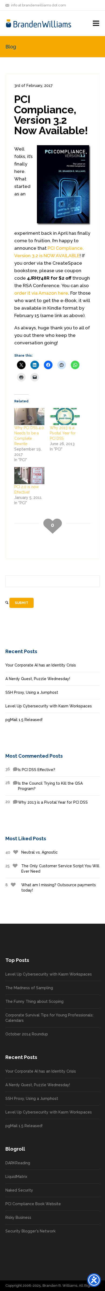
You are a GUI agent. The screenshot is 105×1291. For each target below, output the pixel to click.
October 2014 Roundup (26, 1034)
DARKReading (17, 1163)
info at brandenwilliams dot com (38, 5)
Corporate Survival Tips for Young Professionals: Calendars (49, 1018)
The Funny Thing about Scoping (34, 1001)
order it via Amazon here (41, 293)
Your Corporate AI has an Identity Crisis (40, 665)
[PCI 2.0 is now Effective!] (29, 475)
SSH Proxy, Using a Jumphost (31, 692)
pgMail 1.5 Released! (24, 720)
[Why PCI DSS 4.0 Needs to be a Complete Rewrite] (29, 416)
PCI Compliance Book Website (33, 1204)
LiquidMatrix (16, 1176)
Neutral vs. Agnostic (31, 852)
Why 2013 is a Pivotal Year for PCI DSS (63, 433)
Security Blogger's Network (30, 1231)
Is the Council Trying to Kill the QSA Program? (44, 786)
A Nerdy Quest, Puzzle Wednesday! (37, 679)
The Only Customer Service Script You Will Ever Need (52, 868)
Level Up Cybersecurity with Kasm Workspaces (48, 706)
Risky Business (18, 1217)
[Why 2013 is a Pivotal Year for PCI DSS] (65, 416)
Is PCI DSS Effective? (30, 769)
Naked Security (19, 1190)
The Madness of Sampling (29, 988)
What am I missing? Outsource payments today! (50, 887)
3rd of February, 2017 (33, 85)
